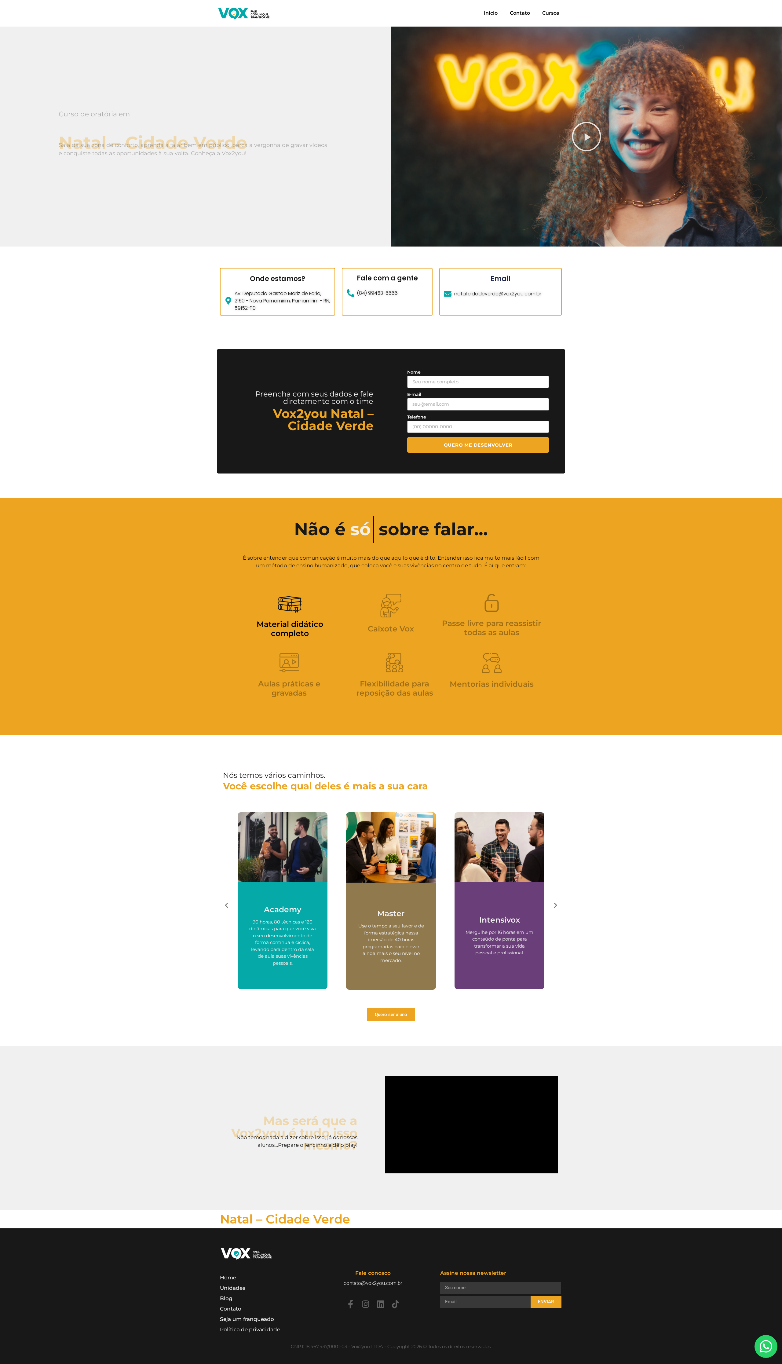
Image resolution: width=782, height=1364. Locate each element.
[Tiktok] (395, 1304)
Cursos (550, 13)
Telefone (416, 417)
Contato (520, 13)
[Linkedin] (380, 1304)
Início (491, 13)
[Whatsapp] (766, 1346)
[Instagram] (365, 1304)
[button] (586, 136)
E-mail (414, 394)
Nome (414, 372)
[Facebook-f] (350, 1304)
